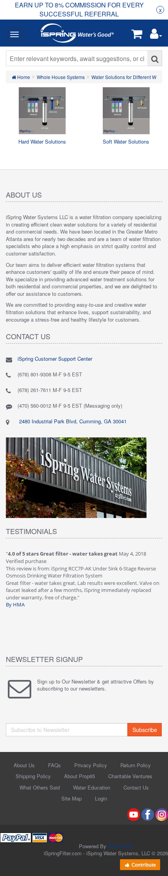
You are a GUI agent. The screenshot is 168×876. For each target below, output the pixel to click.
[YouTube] (133, 813)
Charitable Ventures (130, 776)
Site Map (71, 798)
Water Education (91, 787)
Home (23, 77)
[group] (79, 10)
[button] (156, 35)
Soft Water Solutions (126, 141)
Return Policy (135, 765)
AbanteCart (120, 846)
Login (101, 798)
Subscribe (144, 730)
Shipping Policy (33, 776)
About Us (24, 765)
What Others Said (40, 787)
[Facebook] (147, 813)
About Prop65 (79, 776)
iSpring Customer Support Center (55, 358)
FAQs (54, 765)
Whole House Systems (61, 77)
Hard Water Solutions (42, 141)
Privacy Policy (90, 765)
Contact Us (136, 787)
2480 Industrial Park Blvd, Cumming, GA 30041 (72, 421)
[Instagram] (161, 813)
